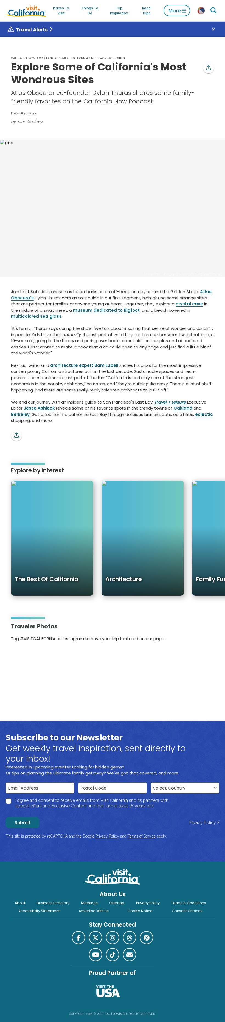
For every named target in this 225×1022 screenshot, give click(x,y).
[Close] (217, 29)
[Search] (213, 10)
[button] (208, 68)
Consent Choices (187, 911)
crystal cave (189, 304)
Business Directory (53, 903)
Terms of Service (142, 836)
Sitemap (116, 903)
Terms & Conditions (188, 903)
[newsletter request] (129, 954)
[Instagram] (19, 656)
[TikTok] (112, 954)
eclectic (204, 414)
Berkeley (20, 414)
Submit (22, 822)
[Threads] (129, 937)
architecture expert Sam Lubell (84, 365)
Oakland (182, 408)
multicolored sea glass (36, 316)
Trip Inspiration (119, 10)
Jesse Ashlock (39, 408)
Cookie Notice (140, 911)
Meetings (89, 903)
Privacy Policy (202, 822)
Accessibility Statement (39, 911)
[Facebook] (78, 937)
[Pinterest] (26, 656)
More (174, 10)
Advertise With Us (94, 911)
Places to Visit (61, 10)
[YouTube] (34, 656)
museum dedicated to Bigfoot (106, 310)
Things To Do (89, 10)
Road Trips (146, 10)
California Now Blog (27, 58)
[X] (95, 937)
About (20, 903)
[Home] (26, 10)
